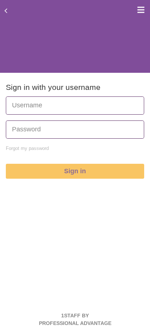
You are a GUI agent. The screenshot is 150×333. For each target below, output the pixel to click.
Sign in (75, 171)
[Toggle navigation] (139, 10)
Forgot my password (27, 148)
